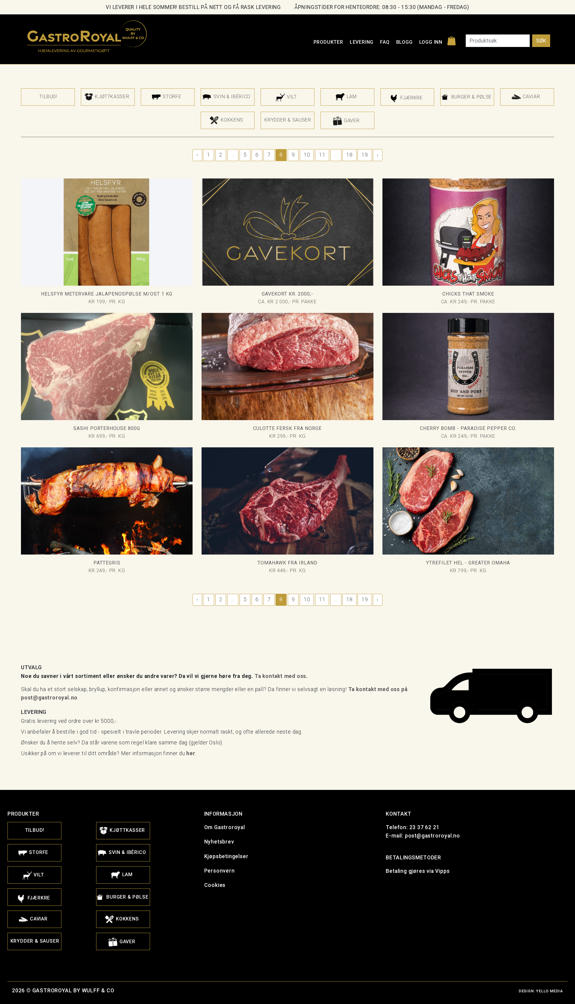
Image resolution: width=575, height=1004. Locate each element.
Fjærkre (411, 98)
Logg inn (430, 42)
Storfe (171, 96)
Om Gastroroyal (224, 827)
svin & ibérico (231, 96)
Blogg (404, 42)
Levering (361, 42)
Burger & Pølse (471, 96)
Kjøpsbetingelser (226, 856)
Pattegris (106, 563)
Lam (351, 96)
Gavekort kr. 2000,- (287, 294)
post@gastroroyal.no (432, 836)
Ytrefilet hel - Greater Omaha (468, 563)
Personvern (219, 871)
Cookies (215, 885)
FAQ (384, 42)
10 (307, 155)
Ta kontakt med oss (280, 676)
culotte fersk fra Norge (287, 428)
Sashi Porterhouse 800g (106, 428)
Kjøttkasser (111, 96)
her (190, 753)
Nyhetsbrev (219, 842)
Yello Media (549, 991)
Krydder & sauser (287, 120)
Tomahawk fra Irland (287, 563)
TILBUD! (48, 96)
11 (322, 155)
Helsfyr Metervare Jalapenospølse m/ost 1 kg (106, 294)
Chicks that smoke (468, 294)
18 (349, 155)
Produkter (328, 42)
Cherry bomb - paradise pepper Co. (468, 428)
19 (364, 155)
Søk (541, 41)
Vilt (290, 97)
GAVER (351, 120)
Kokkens (231, 120)
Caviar (530, 96)
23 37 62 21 (424, 827)
